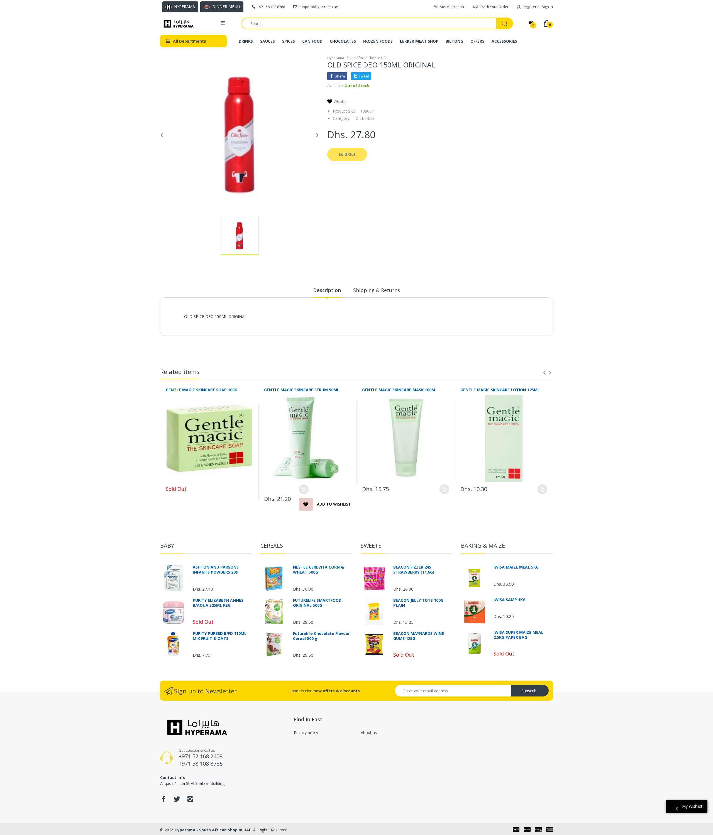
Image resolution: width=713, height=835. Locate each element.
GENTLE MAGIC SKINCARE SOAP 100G (201, 389)
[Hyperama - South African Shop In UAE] (177, 23)
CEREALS (271, 545)
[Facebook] (163, 800)
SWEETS (371, 545)
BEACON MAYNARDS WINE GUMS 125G (418, 636)
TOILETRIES (364, 118)
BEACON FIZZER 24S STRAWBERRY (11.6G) (413, 570)
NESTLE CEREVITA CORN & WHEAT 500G (318, 570)
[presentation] (544, 372)
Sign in (547, 6)
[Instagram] (190, 800)
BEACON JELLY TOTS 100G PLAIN (418, 603)
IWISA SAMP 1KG (510, 599)
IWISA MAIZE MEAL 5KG (516, 567)
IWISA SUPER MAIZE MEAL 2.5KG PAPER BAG (518, 635)
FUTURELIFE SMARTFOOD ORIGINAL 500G (317, 603)
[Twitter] (177, 800)
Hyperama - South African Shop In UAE (357, 57)
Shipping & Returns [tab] (376, 290)
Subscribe (530, 690)
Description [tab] (327, 290)
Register (529, 6)
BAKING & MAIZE (483, 545)
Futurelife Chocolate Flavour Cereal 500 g (321, 636)
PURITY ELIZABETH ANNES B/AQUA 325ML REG (218, 603)
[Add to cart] (304, 489)
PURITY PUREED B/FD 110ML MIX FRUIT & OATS (219, 636)
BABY (167, 545)
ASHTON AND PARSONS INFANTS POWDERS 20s (216, 570)
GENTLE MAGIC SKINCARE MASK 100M (398, 389)
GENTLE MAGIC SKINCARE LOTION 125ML (500, 389)
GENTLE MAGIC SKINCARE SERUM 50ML (301, 389)
